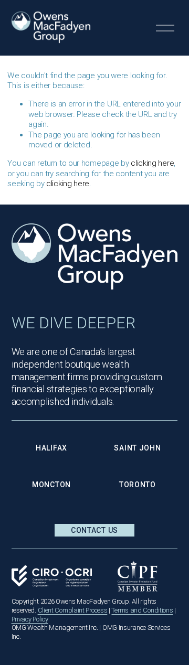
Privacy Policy (30, 619)
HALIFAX (51, 448)
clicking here (152, 163)
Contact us (94, 530)
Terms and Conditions (142, 610)
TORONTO (137, 484)
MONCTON (51, 484)
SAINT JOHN (137, 448)
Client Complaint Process (73, 610)
